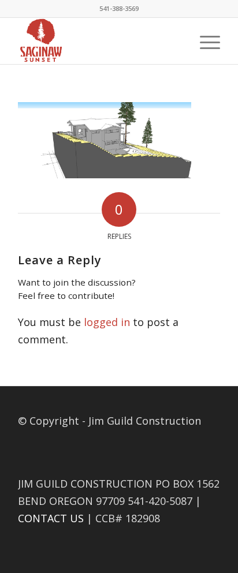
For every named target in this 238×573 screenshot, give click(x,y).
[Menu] (204, 41)
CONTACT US (51, 518)
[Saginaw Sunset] (99, 41)
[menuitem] (204, 41)
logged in (107, 322)
